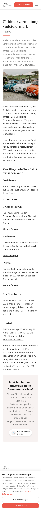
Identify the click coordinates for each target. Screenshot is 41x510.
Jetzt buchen (24, 5)
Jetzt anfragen (10, 255)
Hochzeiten (9, 236)
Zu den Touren (10, 199)
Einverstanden (20, 506)
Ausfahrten (9, 180)
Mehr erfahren (10, 229)
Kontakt (8, 323)
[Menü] (36, 5)
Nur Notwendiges (20, 499)
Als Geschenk (12, 294)
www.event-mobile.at (13, 339)
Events (6, 263)
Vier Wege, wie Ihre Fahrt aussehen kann (20, 171)
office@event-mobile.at (14, 336)
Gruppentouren (12, 207)
